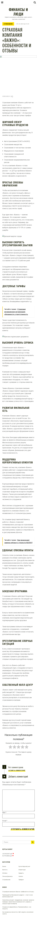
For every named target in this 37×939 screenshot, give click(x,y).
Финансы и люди (18, 11)
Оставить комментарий (16, 770)
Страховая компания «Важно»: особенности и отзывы (18, 891)
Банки (4, 866)
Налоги (21, 876)
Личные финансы (7, 876)
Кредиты (21, 873)
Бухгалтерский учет (24, 866)
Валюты (4, 869)
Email (4, 821)
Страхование (8, 24)
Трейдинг (21, 879)
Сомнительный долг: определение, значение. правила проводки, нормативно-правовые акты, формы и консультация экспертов (18, 901)
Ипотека (4, 873)
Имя (4, 812)
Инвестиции (22, 869)
